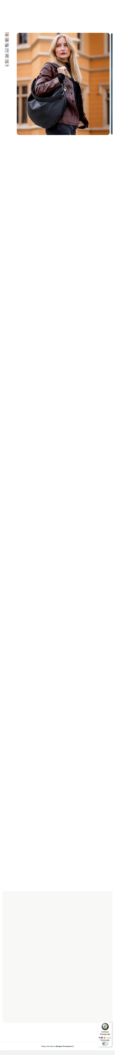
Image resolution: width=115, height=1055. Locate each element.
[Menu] (110, 1023)
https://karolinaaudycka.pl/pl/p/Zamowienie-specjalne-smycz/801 (57, 463)
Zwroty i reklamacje (21, 959)
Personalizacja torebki (70, 988)
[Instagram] (20, 943)
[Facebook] (14, 943)
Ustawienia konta (68, 963)
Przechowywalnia (68, 967)
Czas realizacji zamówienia (25, 992)
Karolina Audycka (12, 147)
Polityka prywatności (70, 984)
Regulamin (17, 963)
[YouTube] (26, 943)
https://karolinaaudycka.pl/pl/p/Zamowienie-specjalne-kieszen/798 (58, 470)
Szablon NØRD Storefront (78, 1044)
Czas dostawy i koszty (22, 988)
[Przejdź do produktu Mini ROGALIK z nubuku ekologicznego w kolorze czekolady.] (54, 798)
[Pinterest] (32, 943)
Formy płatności (20, 984)
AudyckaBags (23, 920)
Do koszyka (55, 720)
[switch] (105, 1043)
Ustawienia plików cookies (73, 992)
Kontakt (15, 1013)
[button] (80, 12)
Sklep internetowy (56, 1046)
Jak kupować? (67, 996)
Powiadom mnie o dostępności (45, 206)
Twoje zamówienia (69, 959)
